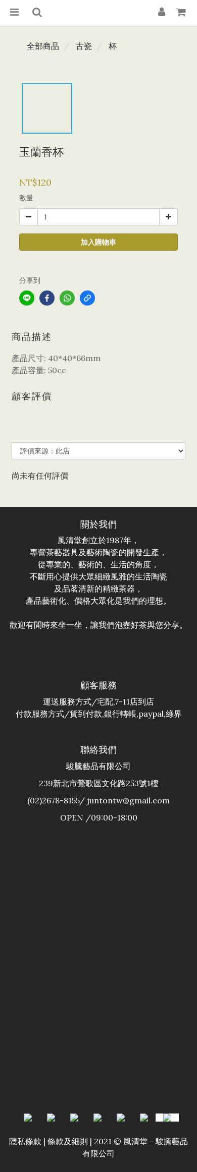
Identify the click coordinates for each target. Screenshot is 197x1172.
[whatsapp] (67, 298)
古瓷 (84, 46)
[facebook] (47, 298)
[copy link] (87, 298)
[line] (26, 298)
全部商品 (43, 46)
